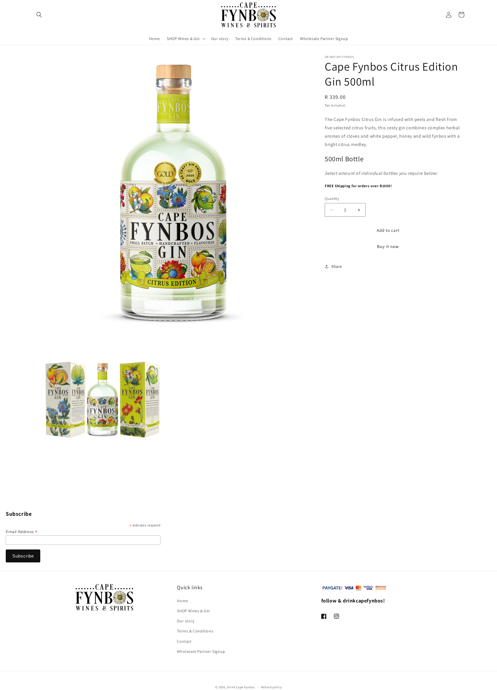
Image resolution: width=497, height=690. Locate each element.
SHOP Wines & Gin (193, 610)
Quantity (332, 198)
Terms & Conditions (195, 631)
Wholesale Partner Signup (201, 651)
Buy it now (388, 246)
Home (182, 600)
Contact (184, 641)
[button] (39, 14)
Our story (185, 620)
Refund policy (271, 687)
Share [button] (336, 266)
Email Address (22, 531)
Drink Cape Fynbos (241, 687)
